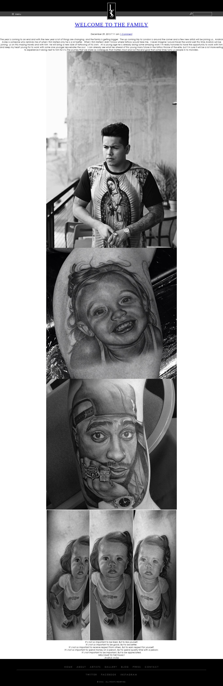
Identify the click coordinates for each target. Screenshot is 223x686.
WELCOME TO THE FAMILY (111, 25)
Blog (125, 667)
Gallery (111, 667)
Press (137, 667)
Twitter (91, 674)
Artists (95, 667)
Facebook (109, 674)
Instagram (128, 674)
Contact (152, 667)
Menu (18, 14)
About (81, 667)
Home (68, 667)
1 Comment (126, 34)
